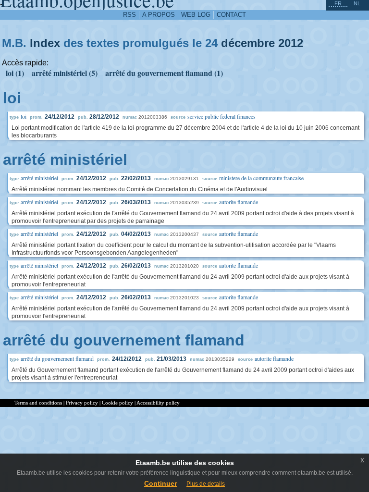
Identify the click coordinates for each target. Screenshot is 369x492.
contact (231, 14)
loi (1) (15, 72)
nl (357, 3)
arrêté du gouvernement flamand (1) (164, 72)
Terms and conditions (38, 403)
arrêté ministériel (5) (65, 72)
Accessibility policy (158, 403)
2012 (290, 43)
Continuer (160, 483)
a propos (158, 14)
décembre (248, 43)
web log (195, 14)
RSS (129, 14)
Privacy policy (82, 403)
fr (338, 3)
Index (45, 43)
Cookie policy (117, 403)
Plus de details (205, 483)
